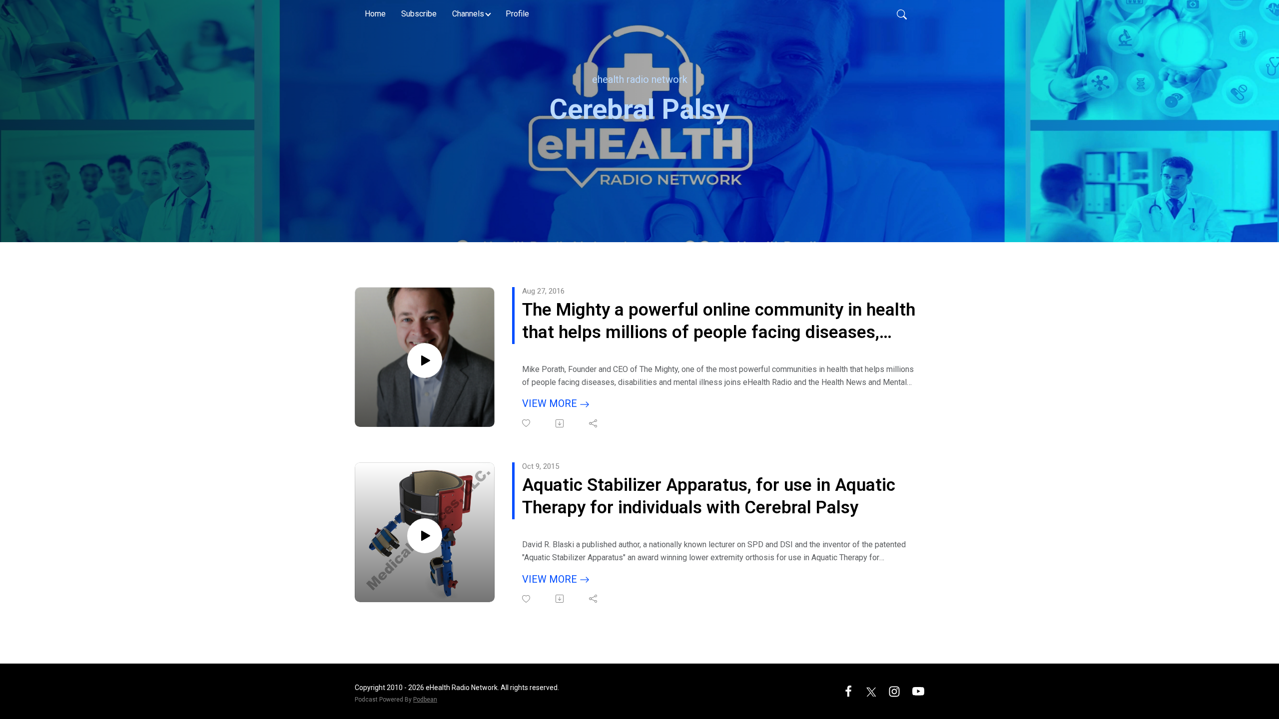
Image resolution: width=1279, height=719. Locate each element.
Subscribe (419, 13)
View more (551, 403)
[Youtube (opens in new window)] (918, 691)
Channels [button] (468, 13)
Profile (517, 13)
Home (375, 13)
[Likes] (527, 423)
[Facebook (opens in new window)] (848, 691)
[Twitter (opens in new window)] (871, 691)
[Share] (594, 423)
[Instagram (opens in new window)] (894, 691)
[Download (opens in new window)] (560, 423)
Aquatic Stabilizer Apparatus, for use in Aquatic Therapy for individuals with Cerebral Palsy (708, 496)
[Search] (902, 14)
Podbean (425, 699)
